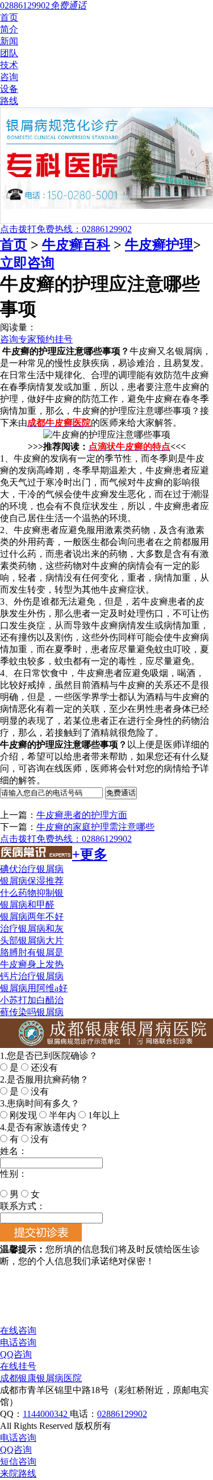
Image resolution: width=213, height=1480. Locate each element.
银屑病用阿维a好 (34, 988)
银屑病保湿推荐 (32, 881)
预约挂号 (54, 339)
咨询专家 (18, 339)
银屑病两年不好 (32, 916)
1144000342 (46, 1414)
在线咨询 (18, 1330)
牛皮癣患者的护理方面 (81, 815)
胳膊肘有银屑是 (32, 952)
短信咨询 (18, 1461)
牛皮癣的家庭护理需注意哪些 (95, 827)
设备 (9, 89)
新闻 (9, 41)
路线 (9, 101)
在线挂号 (18, 1366)
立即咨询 (27, 262)
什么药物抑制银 (32, 893)
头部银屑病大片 (32, 940)
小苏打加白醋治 (32, 1000)
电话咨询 (18, 1342)
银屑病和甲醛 (27, 904)
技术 (9, 65)
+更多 (89, 854)
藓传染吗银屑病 (32, 1012)
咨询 (9, 77)
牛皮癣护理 (159, 244)
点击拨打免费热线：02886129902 (66, 229)
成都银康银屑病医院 (41, 1378)
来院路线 (18, 1473)
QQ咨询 (16, 1354)
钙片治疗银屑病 (32, 976)
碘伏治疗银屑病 (32, 869)
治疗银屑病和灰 (32, 928)
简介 (9, 29)
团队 (9, 53)
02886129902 (122, 1414)
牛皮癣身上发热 (32, 964)
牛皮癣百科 (76, 244)
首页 (9, 17)
